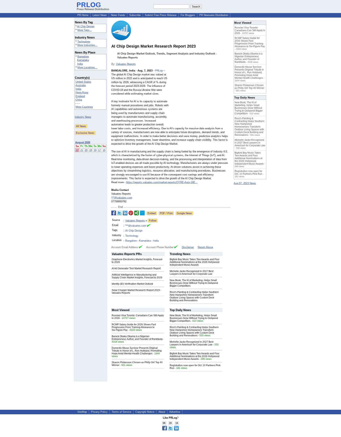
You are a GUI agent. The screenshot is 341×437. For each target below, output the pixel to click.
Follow (152, 220)
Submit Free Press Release (160, 15)
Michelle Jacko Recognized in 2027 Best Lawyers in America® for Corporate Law (191, 272)
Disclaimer (188, 247)
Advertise (174, 411)
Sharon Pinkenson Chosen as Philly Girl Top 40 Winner (249, 86)
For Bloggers (188, 15)
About (161, 411)
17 (99, 150)
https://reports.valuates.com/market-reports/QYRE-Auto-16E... (162, 182)
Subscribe (135, 15)
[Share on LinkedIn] (125, 213)
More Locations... (87, 67)
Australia (81, 85)
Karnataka (83, 60)
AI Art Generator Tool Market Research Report (136, 268)
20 (86, 150)
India (80, 63)
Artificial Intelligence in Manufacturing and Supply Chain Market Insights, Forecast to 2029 (137, 276)
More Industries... (87, 45)
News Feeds (118, 15)
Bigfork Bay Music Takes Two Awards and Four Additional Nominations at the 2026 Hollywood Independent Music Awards (194, 262)
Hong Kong (82, 92)
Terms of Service (121, 411)
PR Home (82, 15)
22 (77, 150)
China (79, 99)
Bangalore (83, 56)
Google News (184, 213)
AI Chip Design (85, 26)
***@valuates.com (121, 197)
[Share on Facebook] (113, 213)
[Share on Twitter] (119, 213)
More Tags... (84, 30)
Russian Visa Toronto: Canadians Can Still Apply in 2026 (250, 30)
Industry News (83, 116)
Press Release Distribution (93, 9)
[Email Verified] (149, 226)
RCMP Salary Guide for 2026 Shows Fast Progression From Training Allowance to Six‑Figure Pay (134, 327)
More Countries (84, 106)
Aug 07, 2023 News (245, 183)
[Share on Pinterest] (130, 213)
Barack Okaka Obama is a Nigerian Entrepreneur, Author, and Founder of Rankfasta (137, 337)
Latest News (100, 15)
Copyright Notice (144, 411)
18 (95, 150)
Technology (83, 41)
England (80, 96)
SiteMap (82, 411)
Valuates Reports (126, 64)
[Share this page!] (170, 429)
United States (83, 81)
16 (104, 150)
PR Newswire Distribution (213, 15)
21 (81, 150)
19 (90, 150)
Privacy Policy (99, 411)
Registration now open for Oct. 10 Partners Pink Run (248, 172)
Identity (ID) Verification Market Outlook (132, 283)
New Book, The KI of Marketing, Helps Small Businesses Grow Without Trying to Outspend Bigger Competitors (194, 283)
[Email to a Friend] (142, 213)
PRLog (159, 70)
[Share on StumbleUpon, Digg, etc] (136, 213)
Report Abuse (205, 247)
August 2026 (82, 142)
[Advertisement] (200, 97)
